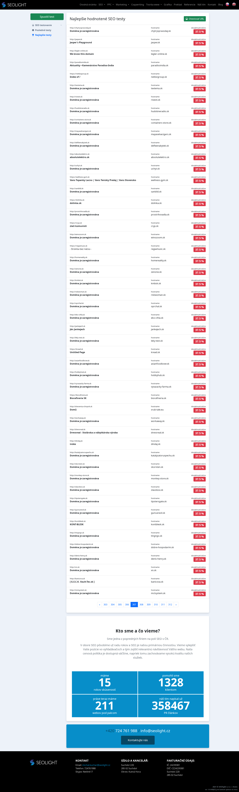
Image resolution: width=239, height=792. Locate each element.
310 (156, 604)
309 (148, 604)
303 (105, 604)
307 (134, 604)
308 (141, 604)
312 (170, 604)
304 (113, 604)
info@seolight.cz (155, 730)
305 (120, 604)
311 (163, 604)
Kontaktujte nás (138, 740)
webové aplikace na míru (228, 789)
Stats (235, 787)
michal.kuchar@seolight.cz (96, 765)
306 (127, 604)
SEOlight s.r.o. (225, 787)
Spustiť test (47, 17)
